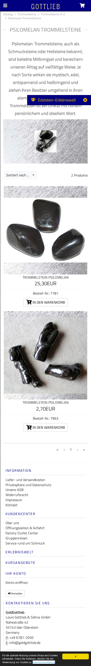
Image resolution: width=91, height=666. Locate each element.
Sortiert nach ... (19, 175)
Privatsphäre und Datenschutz (28, 484)
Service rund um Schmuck (25, 543)
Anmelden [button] (16, 593)
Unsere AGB (15, 489)
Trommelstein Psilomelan (46, 277)
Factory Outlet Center (22, 533)
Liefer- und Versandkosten (25, 479)
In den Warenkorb (48, 302)
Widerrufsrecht (17, 494)
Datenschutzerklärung (44, 662)
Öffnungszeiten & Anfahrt (25, 528)
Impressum (14, 499)
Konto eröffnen (17, 582)
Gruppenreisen (17, 538)
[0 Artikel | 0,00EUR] (82, 5)
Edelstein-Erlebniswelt (55, 100)
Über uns (12, 522)
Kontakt (11, 505)
